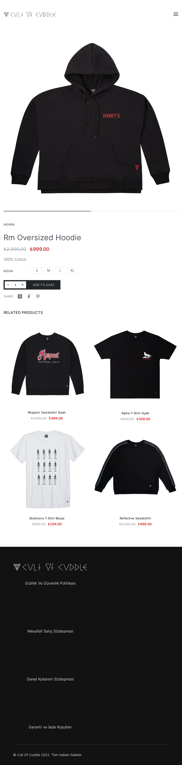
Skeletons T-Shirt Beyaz (46, 518)
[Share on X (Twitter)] (20, 296)
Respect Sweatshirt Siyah (47, 412)
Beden (8, 271)
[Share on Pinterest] (38, 296)
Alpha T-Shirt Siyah (135, 413)
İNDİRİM (9, 224)
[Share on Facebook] (29, 296)
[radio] (36, 271)
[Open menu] (175, 14)
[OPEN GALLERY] (91, 119)
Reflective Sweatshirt (135, 518)
